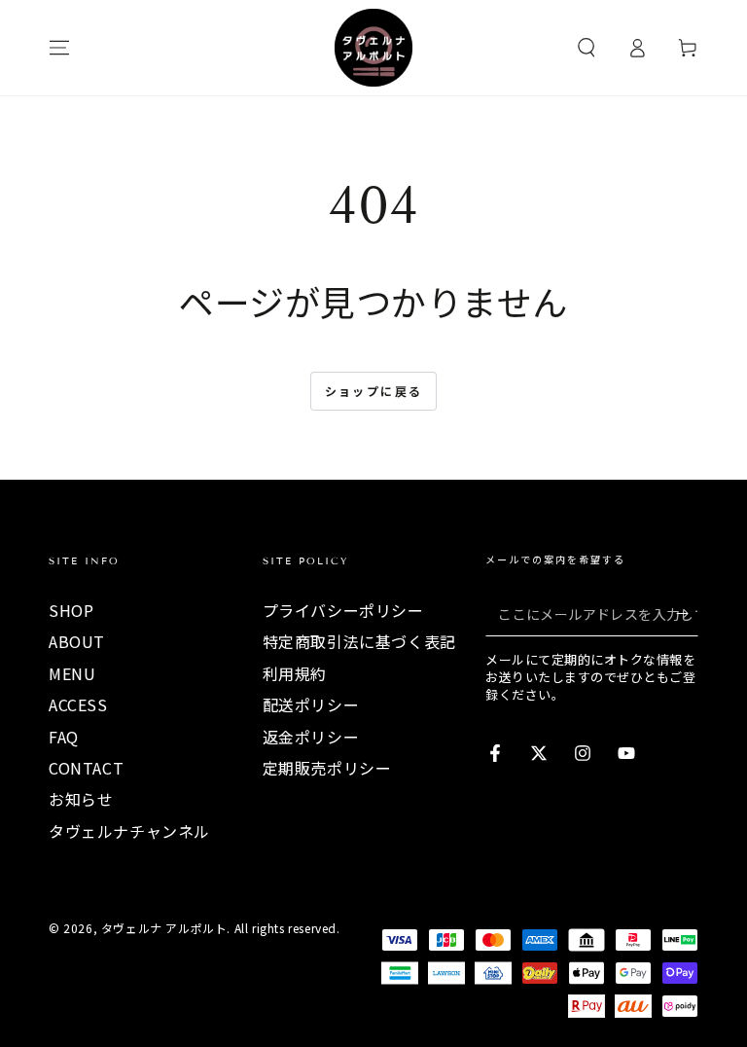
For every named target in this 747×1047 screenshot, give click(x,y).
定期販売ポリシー (327, 767)
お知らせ (81, 799)
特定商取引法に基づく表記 (359, 641)
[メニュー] (59, 47)
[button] (586, 47)
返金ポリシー (311, 736)
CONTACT (86, 767)
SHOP (71, 610)
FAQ (64, 736)
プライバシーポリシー (343, 610)
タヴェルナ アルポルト (164, 928)
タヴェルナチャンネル (129, 831)
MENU (72, 673)
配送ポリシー (311, 704)
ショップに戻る (374, 390)
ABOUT (77, 641)
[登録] (687, 614)
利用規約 (295, 673)
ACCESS (78, 704)
